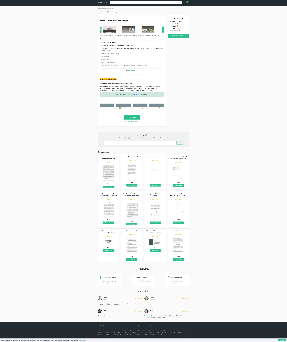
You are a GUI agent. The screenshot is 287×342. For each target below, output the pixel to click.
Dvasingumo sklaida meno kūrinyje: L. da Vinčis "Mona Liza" (178, 195)
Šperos (107, 332)
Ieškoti (179, 143)
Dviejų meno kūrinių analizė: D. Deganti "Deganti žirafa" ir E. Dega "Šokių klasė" (178, 158)
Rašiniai (178, 330)
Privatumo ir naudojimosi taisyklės (181, 325)
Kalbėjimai (100, 334)
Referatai (134, 332)
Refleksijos (152, 334)
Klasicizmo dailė (178, 231)
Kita (140, 332)
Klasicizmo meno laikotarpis (107, 8)
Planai (145, 334)
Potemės (180, 332)
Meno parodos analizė (132, 231)
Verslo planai (108, 334)
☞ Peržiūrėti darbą (138, 94)
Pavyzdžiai (171, 330)
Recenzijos (100, 332)
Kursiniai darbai (141, 330)
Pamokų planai (138, 334)
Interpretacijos (124, 330)
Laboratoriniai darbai (152, 330)
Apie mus (140, 325)
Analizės (99, 330)
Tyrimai (119, 332)
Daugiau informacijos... (132, 70)
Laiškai (145, 332)
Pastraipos (172, 332)
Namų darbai (163, 330)
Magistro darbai (117, 334)
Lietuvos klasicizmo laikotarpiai (132, 156)
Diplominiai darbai (108, 330)
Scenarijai (160, 334)
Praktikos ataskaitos (154, 332)
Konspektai (132, 330)
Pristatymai (107, 108)
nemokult (102, 3)
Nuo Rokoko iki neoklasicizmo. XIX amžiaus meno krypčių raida (132, 195)
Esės (117, 330)
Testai (113, 332)
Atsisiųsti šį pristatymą (179, 35)
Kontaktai (163, 325)
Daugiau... (84, 340)
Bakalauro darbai (127, 334)
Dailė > (99, 8)
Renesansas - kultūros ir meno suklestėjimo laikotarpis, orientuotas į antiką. (108, 158)
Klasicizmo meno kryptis (155, 156)
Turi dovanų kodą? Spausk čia (132, 121)
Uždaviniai (126, 332)
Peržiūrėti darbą (132, 117)
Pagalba (152, 325)
